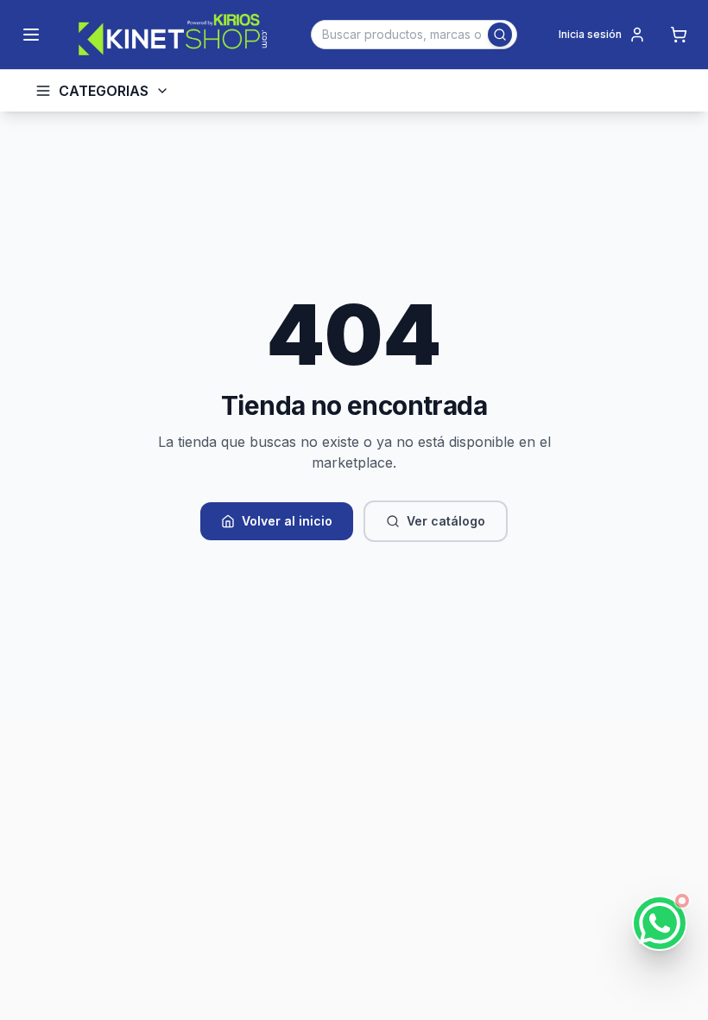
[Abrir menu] (31, 34)
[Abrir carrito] (678, 34)
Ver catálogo (446, 520)
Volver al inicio (287, 520)
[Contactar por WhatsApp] (659, 923)
